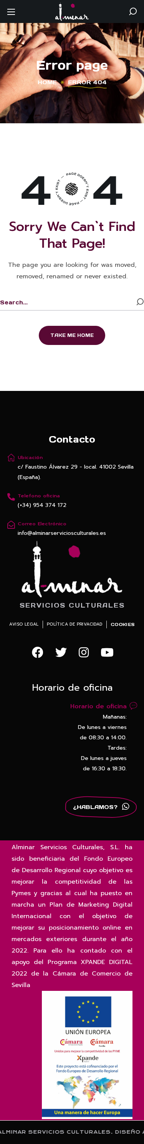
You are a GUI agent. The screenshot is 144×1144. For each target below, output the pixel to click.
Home (47, 82)
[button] (133, 11)
